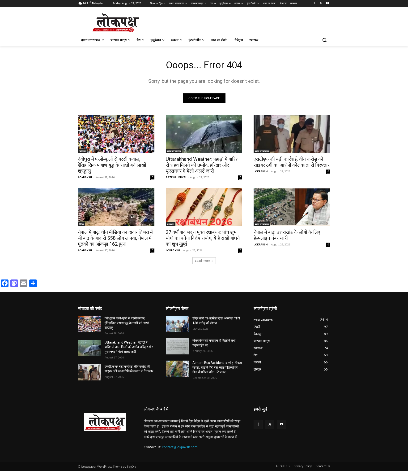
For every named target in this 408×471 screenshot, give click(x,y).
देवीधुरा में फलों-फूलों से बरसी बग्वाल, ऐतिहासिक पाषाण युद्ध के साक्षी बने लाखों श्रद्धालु (112, 165)
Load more (202, 261)
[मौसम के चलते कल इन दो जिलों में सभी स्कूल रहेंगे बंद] (177, 346)
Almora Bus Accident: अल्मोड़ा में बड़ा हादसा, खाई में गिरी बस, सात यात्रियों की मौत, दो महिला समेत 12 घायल (217, 367)
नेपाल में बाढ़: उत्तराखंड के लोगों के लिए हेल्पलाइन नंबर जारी (287, 235)
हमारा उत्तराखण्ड (174, 151)
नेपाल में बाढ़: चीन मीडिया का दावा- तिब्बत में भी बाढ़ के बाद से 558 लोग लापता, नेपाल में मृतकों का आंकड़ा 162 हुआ (115, 238)
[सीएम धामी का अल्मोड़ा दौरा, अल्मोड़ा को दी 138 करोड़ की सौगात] (177, 324)
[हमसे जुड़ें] (292, 416)
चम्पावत (82, 151)
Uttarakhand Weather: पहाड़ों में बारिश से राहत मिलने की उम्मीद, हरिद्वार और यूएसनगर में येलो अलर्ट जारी (202, 165)
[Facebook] (314, 3)
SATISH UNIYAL (176, 177)
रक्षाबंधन (170, 224)
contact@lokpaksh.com (180, 447)
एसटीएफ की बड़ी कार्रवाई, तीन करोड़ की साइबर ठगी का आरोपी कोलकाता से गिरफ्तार (292, 162)
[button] (324, 40)
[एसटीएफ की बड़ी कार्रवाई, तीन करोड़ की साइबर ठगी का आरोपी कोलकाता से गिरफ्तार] (292, 134)
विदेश (81, 224)
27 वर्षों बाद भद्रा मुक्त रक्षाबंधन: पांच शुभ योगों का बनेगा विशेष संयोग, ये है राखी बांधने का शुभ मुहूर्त (203, 238)
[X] (320, 3)
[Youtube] (327, 3)
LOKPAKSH (85, 177)
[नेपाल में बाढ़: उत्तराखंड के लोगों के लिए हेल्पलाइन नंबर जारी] (292, 207)
